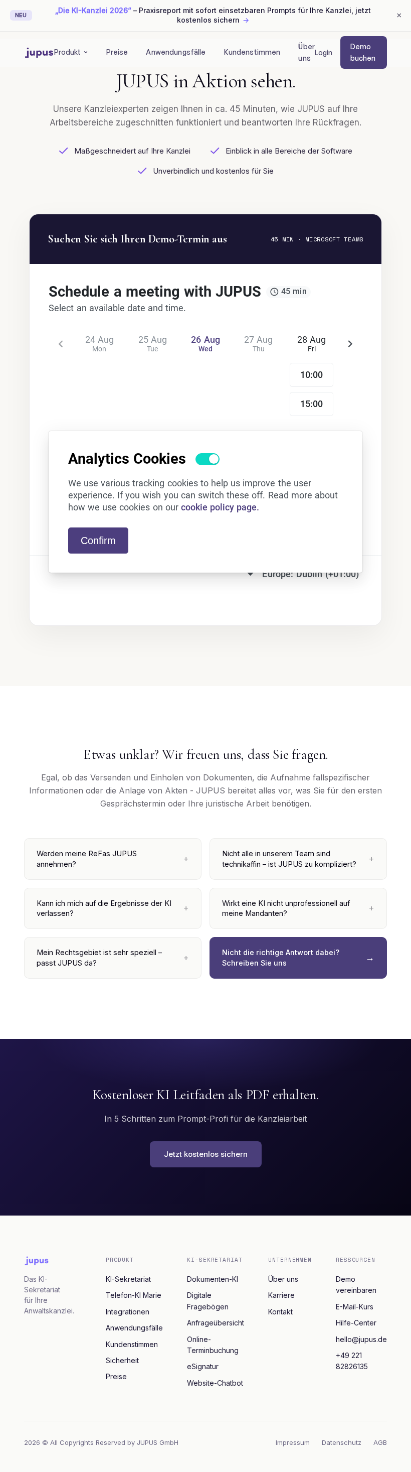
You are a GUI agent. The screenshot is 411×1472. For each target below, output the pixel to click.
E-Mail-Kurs (354, 1306)
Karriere (281, 1295)
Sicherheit (122, 1360)
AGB (380, 1442)
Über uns (306, 52)
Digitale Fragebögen (208, 1300)
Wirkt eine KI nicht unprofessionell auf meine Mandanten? (286, 908)
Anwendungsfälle (176, 52)
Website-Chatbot (215, 1383)
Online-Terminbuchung (213, 1345)
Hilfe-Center (356, 1322)
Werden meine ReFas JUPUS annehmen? (87, 858)
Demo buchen (362, 52)
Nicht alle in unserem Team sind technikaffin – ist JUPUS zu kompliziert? (289, 858)
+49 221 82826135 (352, 1361)
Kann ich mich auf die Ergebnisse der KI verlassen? (104, 908)
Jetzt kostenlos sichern (206, 1154)
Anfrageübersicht (215, 1322)
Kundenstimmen (252, 52)
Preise (117, 52)
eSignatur (203, 1366)
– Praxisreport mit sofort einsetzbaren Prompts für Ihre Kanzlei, (213, 15)
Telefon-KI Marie (133, 1295)
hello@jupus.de (361, 1339)
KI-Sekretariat (128, 1279)
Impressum (293, 1442)
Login (323, 52)
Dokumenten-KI (212, 1279)
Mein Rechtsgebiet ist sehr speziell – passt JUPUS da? (99, 957)
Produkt (67, 52)
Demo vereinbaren (356, 1284)
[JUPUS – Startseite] (39, 53)
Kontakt (280, 1311)
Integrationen (127, 1311)
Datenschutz (341, 1442)
